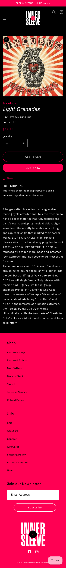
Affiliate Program (17, 462)
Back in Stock (15, 376)
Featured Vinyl (16, 352)
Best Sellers (14, 368)
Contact (12, 438)
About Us (12, 430)
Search (11, 384)
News (10, 470)
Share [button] (10, 178)
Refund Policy (15, 400)
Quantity (7, 136)
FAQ (9, 423)
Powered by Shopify (41, 562)
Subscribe (35, 507)
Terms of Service (17, 392)
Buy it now (33, 167)
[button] (4, 18)
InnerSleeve (28, 562)
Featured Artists (17, 360)
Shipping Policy (16, 454)
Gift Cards (13, 446)
